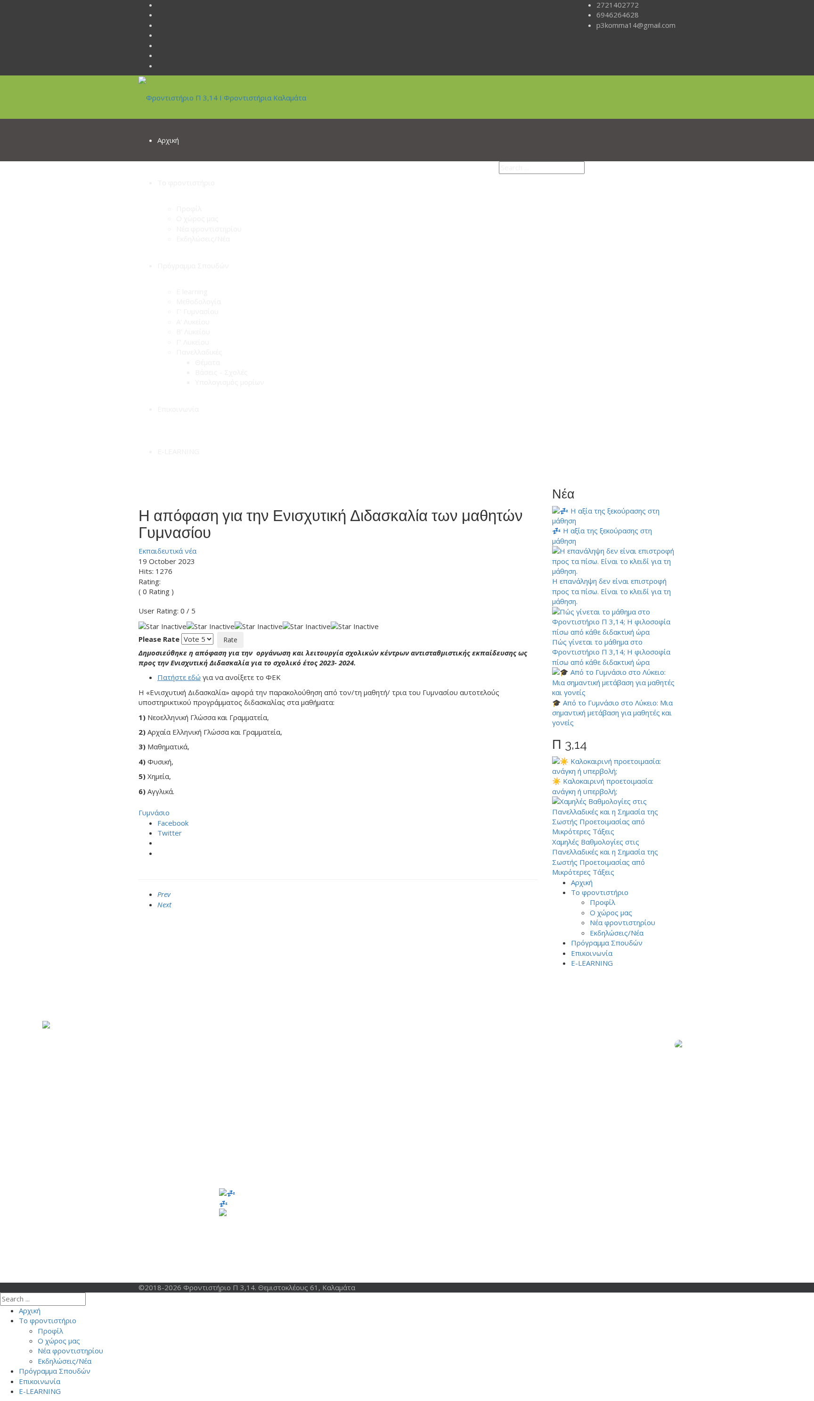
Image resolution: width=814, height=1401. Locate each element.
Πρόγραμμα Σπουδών (193, 265)
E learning (192, 291)
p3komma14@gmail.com (636, 25)
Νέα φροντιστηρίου (209, 228)
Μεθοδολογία (198, 301)
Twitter (169, 832)
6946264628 (617, 14)
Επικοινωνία (178, 409)
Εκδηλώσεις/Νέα (203, 238)
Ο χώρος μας (197, 218)
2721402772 (617, 4)
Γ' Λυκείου (192, 342)
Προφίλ (189, 208)
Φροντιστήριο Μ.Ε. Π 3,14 (537, 1192)
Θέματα (207, 362)
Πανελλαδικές (199, 351)
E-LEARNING (178, 451)
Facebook (172, 823)
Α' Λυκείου (193, 321)
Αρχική (168, 140)
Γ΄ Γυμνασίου (453, 1242)
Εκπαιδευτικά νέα (167, 550)
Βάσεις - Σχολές (221, 372)
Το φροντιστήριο (186, 182)
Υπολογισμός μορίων (229, 382)
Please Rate (158, 639)
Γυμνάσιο (154, 812)
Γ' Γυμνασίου (197, 311)
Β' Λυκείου (193, 331)
